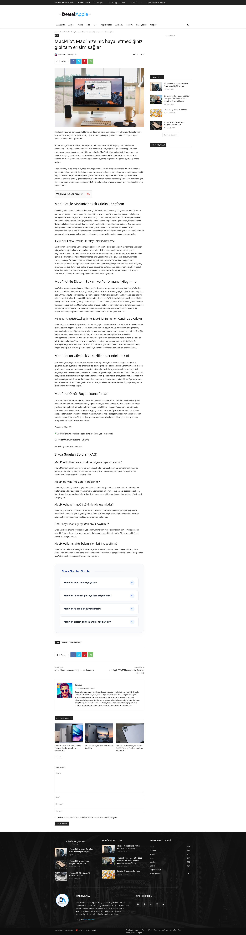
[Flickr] (150, 904)
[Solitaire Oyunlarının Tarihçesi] (156, 113)
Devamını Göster (170, 135)
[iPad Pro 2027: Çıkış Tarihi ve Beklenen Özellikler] (99, 733)
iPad (64, 32)
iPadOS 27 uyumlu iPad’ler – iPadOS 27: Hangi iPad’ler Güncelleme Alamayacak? (68, 748)
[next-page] (60, 756)
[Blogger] (138, 904)
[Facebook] (73, 61)
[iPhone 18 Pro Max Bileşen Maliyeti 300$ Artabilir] (156, 125)
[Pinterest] (84, 61)
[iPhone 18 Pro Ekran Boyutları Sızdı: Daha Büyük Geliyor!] (156, 86)
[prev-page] (56, 756)
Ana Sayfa (58, 32)
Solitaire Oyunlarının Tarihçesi (175, 110)
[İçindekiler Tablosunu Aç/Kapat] (87, 194)
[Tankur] (56, 54)
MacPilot (64, 643)
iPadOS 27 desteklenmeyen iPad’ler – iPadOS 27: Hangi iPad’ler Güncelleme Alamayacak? (129, 748)
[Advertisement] (142, 14)
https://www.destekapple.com (85, 688)
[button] (188, 25)
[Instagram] (157, 904)
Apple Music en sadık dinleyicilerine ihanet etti (74, 670)
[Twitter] (78, 61)
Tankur (62, 55)
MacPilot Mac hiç (75, 643)
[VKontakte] (163, 904)
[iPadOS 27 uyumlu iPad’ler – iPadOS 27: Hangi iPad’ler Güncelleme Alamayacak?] (69, 733)
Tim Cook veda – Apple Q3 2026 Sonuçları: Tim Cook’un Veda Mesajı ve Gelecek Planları (176, 98)
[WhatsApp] (90, 61)
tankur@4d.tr (89, 919)
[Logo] (75, 14)
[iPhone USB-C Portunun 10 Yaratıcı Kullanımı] (61, 876)
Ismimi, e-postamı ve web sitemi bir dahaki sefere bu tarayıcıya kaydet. (87, 817)
